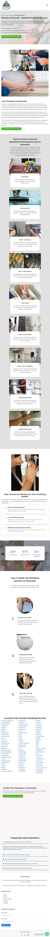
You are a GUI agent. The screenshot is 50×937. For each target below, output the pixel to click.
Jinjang (3, 765)
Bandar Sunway (6, 736)
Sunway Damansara (41, 748)
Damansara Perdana (7, 771)
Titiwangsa (39, 764)
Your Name (4, 912)
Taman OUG (39, 771)
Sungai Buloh (39, 750)
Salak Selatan (22, 760)
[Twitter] (25, 935)
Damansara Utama (6, 757)
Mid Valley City (23, 758)
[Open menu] (47, 5)
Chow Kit (4, 758)
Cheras (3, 764)
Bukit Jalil (4, 746)
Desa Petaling (5, 755)
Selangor (38, 739)
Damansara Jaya (6, 760)
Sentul (38, 741)
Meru (20, 734)
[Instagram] (28, 935)
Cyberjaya (4, 769)
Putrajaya (21, 750)
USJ (37, 753)
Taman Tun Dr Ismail (41, 767)
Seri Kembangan (40, 736)
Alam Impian (5, 725)
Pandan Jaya (22, 755)
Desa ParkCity (5, 753)
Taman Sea (39, 760)
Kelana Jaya (22, 727)
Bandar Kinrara (5, 724)
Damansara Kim (6, 762)
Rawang (21, 741)
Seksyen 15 (39, 725)
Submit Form (6, 925)
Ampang (4, 727)
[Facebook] (22, 935)
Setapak (38, 720)
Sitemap (6, 902)
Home (3, 15)
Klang (20, 736)
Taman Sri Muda (40, 751)
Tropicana (38, 757)
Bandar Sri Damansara (7, 720)
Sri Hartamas (22, 767)
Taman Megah (40, 762)
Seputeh (21, 765)
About (5, 897)
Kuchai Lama (22, 729)
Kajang (3, 767)
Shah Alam (39, 729)
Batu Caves (5, 741)
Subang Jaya (39, 755)
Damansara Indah (6, 750)
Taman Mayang (40, 758)
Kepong (21, 731)
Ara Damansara (6, 722)
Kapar (20, 738)
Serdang (38, 738)
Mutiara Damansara (24, 743)
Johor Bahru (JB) (23, 724)
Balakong (4, 729)
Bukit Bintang (5, 734)
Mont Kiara (22, 757)
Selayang (38, 732)
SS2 (37, 746)
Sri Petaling (22, 769)
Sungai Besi (39, 772)
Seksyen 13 (22, 762)
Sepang (38, 731)
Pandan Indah (22, 753)
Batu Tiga (4, 739)
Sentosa (38, 722)
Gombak (21, 722)
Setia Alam (39, 727)
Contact (6, 900)
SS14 (37, 745)
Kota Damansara (23, 725)
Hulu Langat (22, 720)
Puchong (21, 739)
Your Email (4, 918)
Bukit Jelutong (5, 743)
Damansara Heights (7, 751)
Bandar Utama (5, 732)
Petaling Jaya (22, 751)
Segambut (39, 734)
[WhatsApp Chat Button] (47, 934)
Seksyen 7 (21, 764)
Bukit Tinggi (5, 745)
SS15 (37, 743)
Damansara (5, 748)
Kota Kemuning (23, 732)
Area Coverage (9, 15)
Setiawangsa (22, 771)
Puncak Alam (22, 745)
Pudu (20, 748)
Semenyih (38, 724)
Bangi (3, 738)
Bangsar (4, 731)
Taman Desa (39, 765)
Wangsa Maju (39, 769)
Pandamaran (22, 746)
